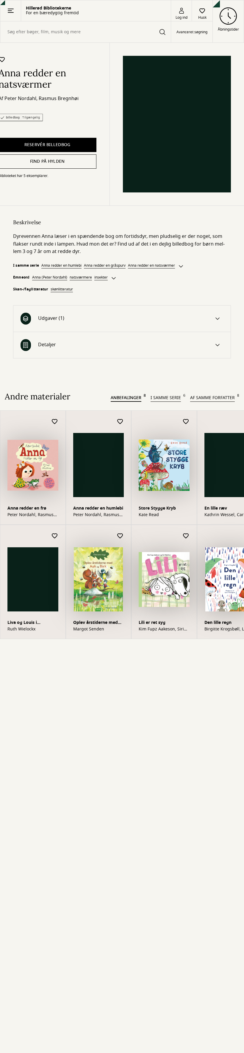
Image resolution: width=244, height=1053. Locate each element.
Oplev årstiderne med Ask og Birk (95, 623)
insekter (101, 277)
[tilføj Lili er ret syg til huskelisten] (186, 536)
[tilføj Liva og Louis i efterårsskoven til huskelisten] (54, 536)
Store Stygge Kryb (157, 508)
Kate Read (149, 515)
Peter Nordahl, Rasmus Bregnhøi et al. (30, 515)
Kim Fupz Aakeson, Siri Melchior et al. (161, 629)
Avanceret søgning (191, 32)
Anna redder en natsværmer (151, 265)
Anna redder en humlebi (61, 265)
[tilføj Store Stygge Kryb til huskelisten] (186, 422)
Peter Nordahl (20, 98)
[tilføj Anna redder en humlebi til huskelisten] (120, 422)
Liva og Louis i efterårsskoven (22, 623)
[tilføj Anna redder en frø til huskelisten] (54, 422)
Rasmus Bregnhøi (59, 98)
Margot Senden (88, 629)
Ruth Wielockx (21, 629)
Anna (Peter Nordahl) (49, 277)
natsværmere (81, 277)
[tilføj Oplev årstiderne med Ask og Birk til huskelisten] (120, 536)
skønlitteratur (62, 289)
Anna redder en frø (26, 508)
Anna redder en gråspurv (105, 265)
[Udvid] (180, 266)
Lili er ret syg (152, 622)
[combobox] (85, 31)
